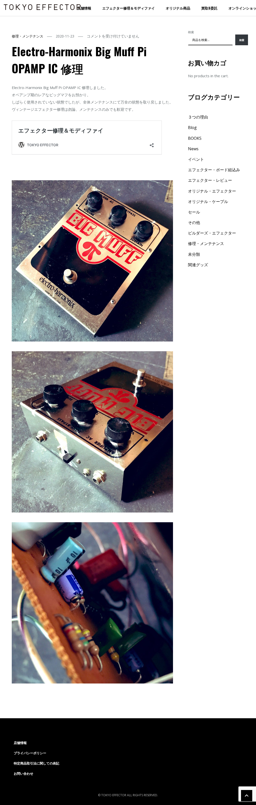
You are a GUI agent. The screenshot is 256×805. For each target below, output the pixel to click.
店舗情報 (84, 7)
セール (194, 212)
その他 (194, 222)
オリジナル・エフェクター (212, 191)
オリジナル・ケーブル (208, 201)
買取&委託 (209, 7)
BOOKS (195, 138)
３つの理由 (198, 117)
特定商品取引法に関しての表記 (36, 763)
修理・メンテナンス (27, 36)
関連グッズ (198, 265)
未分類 (194, 254)
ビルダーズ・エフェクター (212, 233)
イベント (196, 159)
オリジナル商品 (178, 7)
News (193, 149)
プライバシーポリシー (30, 753)
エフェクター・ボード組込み (214, 169)
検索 (191, 32)
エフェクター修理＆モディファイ (128, 7)
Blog (192, 127)
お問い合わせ (23, 773)
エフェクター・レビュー (210, 180)
